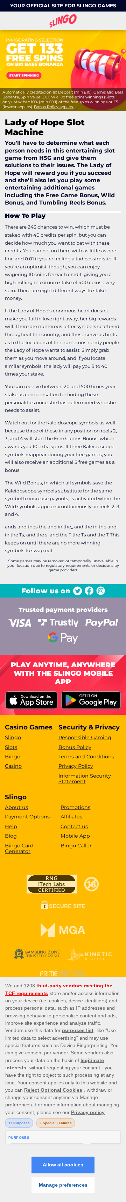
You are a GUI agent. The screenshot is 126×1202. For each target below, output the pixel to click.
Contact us (74, 826)
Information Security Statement (84, 779)
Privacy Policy (75, 766)
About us (16, 807)
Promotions (75, 807)
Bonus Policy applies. (54, 106)
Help (11, 826)
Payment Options (27, 817)
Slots (11, 747)
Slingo (13, 737)
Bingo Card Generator (19, 849)
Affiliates (71, 817)
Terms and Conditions (86, 757)
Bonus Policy (74, 747)
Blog (11, 836)
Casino (13, 766)
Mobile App (75, 836)
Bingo (12, 757)
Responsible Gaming (84, 737)
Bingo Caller (76, 846)
